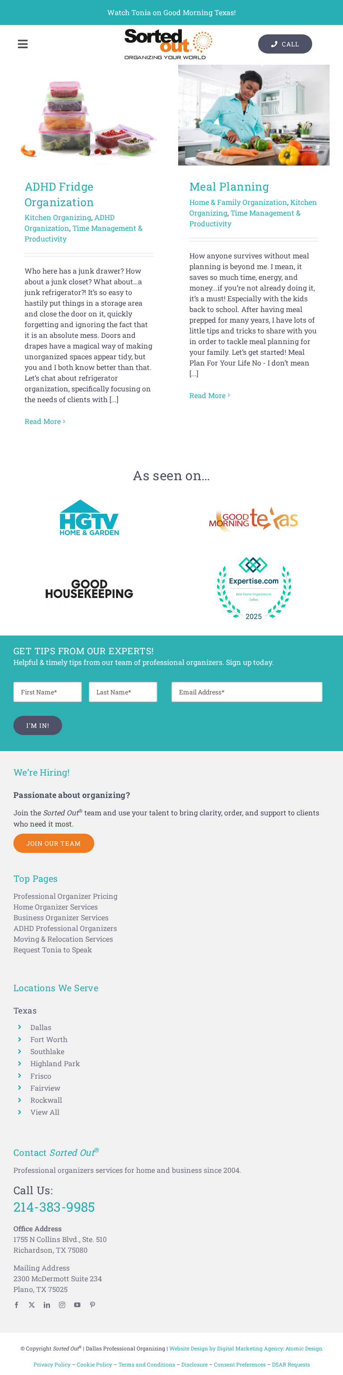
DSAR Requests (291, 1364)
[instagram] (62, 1305)
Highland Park (55, 1063)
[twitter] (32, 1305)
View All (44, 1112)
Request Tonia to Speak (52, 949)
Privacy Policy (52, 1364)
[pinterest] (92, 1305)
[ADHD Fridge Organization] (89, 115)
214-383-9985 (54, 1206)
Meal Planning (229, 186)
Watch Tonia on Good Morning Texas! (171, 12)
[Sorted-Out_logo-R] (168, 32)
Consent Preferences (240, 1364)
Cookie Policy (94, 1364)
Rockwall (46, 1100)
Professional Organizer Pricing (65, 896)
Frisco (40, 1075)
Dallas (40, 1027)
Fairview (45, 1088)
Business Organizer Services (61, 917)
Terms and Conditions (146, 1364)
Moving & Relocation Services (63, 938)
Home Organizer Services (55, 906)
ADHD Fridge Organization (59, 194)
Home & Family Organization (238, 202)
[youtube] (77, 1305)
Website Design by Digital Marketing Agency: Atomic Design (245, 1348)
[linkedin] (47, 1305)
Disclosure (194, 1364)
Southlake (47, 1051)
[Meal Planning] (254, 115)
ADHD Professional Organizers (65, 928)
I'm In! (37, 725)
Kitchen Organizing (58, 217)
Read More (43, 421)
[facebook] (16, 1305)
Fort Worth (48, 1039)
